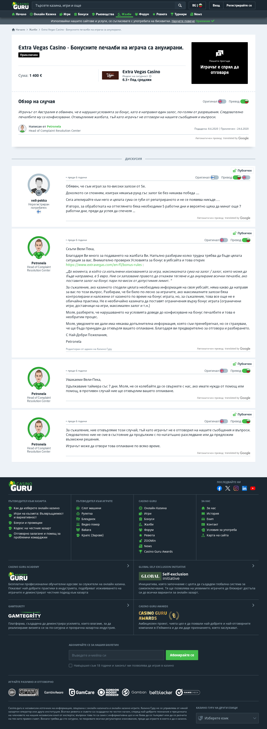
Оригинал (210, 101)
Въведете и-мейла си (84, 652)
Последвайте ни (229, 482)
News (198, 14)
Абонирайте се (182, 655)
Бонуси (83, 14)
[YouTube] (252, 488)
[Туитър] (227, 488)
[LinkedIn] (244, 488)
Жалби (126, 14)
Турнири (181, 14)
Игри (67, 14)
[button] (227, 718)
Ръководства (105, 14)
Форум (144, 14)
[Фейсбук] (219, 488)
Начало (21, 14)
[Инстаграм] (236, 488)
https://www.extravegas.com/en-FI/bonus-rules (104, 264)
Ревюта (161, 14)
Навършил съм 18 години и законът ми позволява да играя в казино (124, 665)
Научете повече (183, 21)
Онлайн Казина (45, 14)
